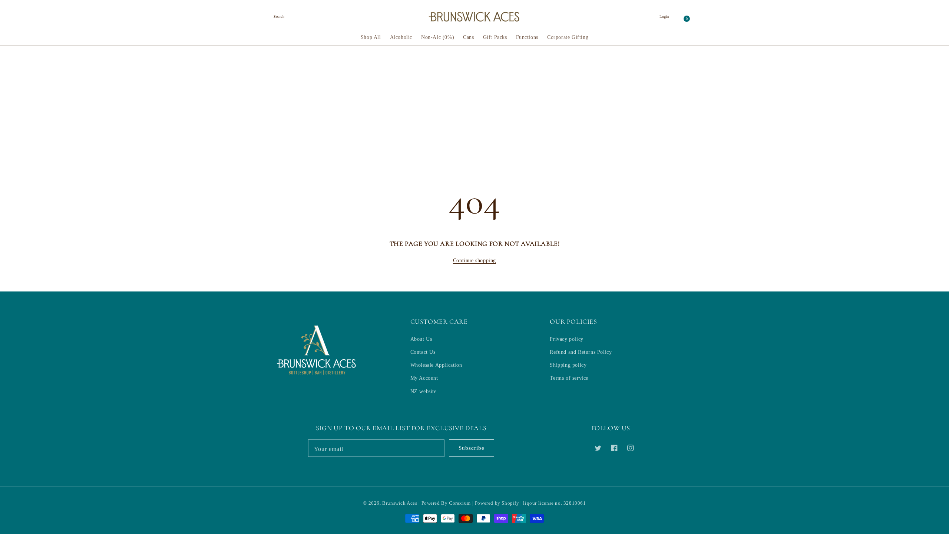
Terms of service (569, 378)
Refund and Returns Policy (581, 352)
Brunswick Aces (399, 503)
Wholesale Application (436, 365)
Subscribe (472, 448)
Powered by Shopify (497, 503)
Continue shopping (474, 260)
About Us (421, 339)
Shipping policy (568, 365)
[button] (279, 17)
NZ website (423, 391)
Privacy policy (566, 339)
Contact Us (423, 352)
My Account (424, 378)
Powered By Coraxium (446, 503)
